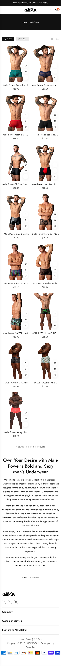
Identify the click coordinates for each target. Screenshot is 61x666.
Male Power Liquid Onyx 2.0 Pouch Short (16, 234)
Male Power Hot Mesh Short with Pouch (45, 184)
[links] (4, 601)
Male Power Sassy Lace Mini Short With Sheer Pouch (45, 85)
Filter (9, 39)
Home (24, 22)
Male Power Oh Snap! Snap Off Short (15, 184)
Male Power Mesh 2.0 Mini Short (16, 134)
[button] (25, 65)
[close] (59, 3)
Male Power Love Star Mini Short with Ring (45, 234)
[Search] (51, 10)
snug (56, 509)
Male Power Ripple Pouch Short (15, 85)
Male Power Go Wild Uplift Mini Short (16, 333)
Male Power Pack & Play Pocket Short (16, 283)
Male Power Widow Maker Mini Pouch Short (45, 283)
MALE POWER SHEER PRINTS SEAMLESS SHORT (45, 382)
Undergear (50, 479)
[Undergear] (30, 10)
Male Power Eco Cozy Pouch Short (45, 134)
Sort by (21, 39)
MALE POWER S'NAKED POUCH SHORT (16, 382)
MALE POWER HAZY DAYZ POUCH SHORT (45, 333)
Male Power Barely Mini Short (15, 432)
